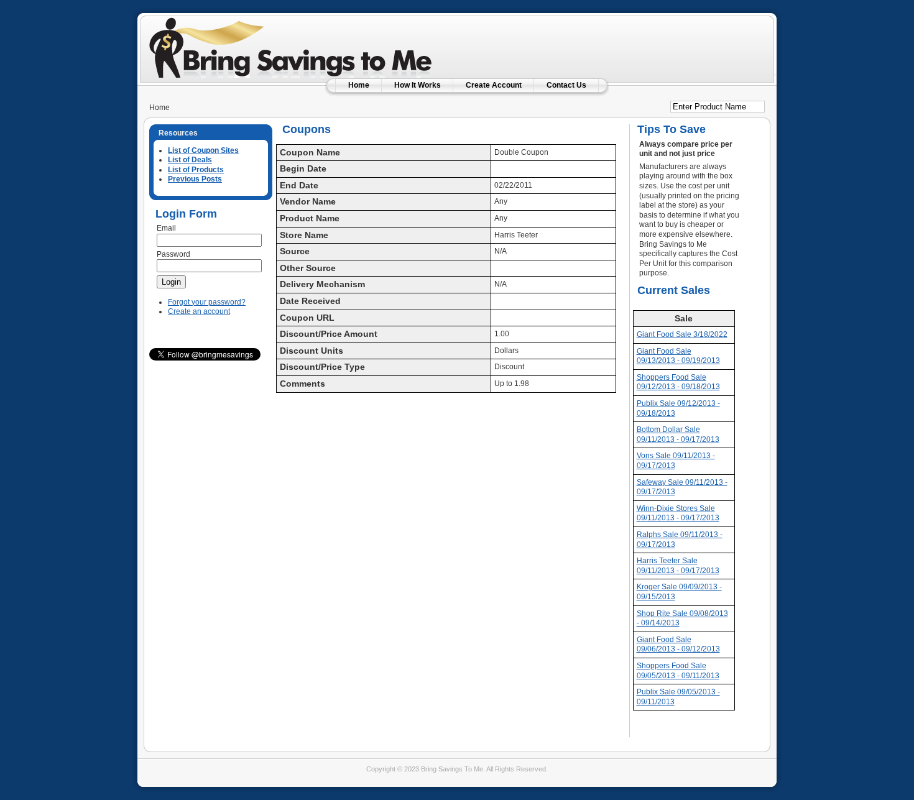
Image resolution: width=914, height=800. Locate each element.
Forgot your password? (207, 302)
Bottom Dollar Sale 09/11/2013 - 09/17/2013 (678, 434)
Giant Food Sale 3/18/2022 (682, 334)
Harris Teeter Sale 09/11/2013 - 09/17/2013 (678, 565)
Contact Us (566, 85)
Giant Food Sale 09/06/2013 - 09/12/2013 (678, 644)
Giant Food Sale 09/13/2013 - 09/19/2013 (678, 356)
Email (166, 228)
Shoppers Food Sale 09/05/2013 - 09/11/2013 (678, 670)
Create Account (494, 85)
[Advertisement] (618, 40)
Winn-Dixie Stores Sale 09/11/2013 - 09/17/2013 (678, 513)
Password (173, 254)
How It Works (417, 85)
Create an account (199, 311)
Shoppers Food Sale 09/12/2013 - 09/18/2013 (678, 382)
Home (358, 85)
